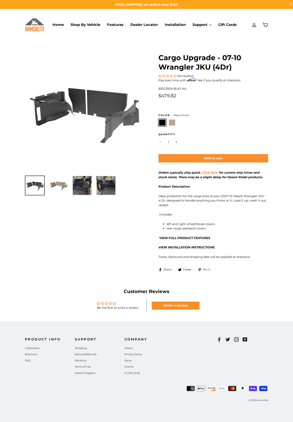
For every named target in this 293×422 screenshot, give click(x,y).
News (128, 360)
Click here (209, 172)
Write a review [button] (175, 305)
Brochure (31, 354)
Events (129, 366)
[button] (167, 76)
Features (115, 25)
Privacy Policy (133, 354)
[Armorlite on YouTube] (245, 339)
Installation (175, 25)
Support (200, 25)
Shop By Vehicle (85, 25)
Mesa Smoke (162, 122)
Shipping (81, 348)
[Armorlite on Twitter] (227, 339)
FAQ (27, 360)
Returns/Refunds (85, 354)
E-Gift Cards (132, 373)
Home (58, 25)
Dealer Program (85, 373)
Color (173, 115)
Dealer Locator (144, 25)
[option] (84, 112)
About (129, 348)
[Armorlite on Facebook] (219, 339)
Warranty (81, 360)
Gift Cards (227, 25)
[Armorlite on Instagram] (236, 339)
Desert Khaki (172, 122)
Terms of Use (83, 366)
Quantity (166, 134)
